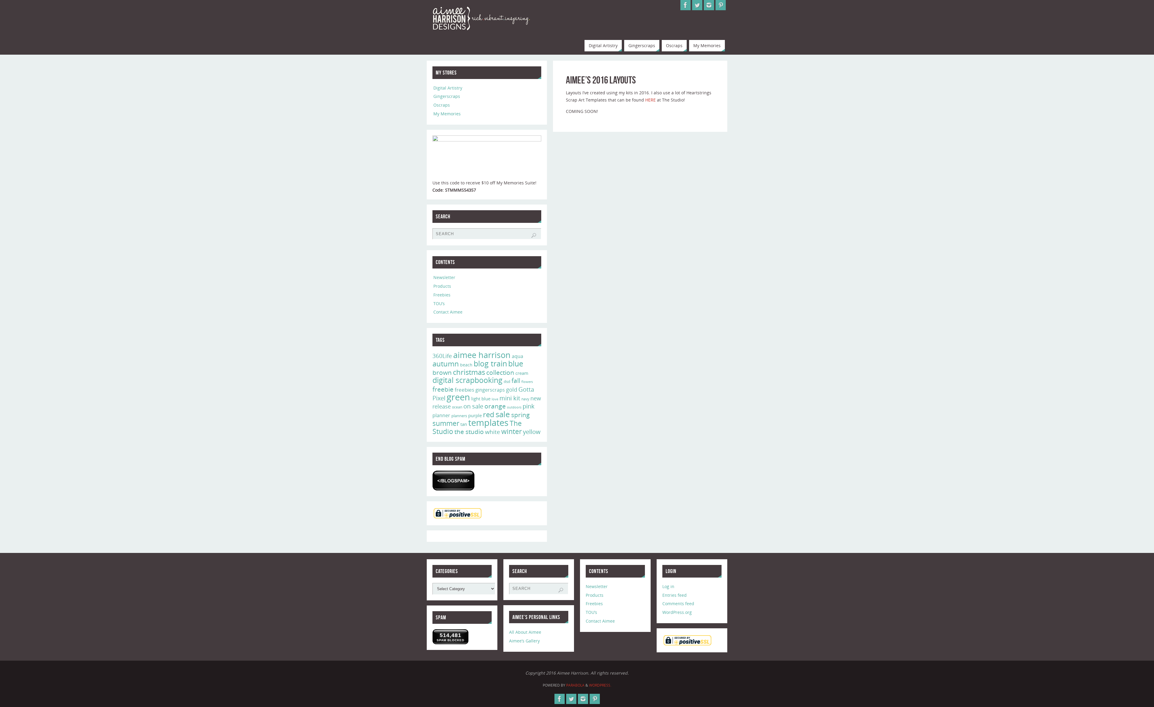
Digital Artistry (447, 88)
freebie (442, 389)
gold (511, 389)
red (488, 414)
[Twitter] (697, 5)
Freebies (441, 295)
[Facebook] (685, 5)
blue (515, 363)
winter (511, 431)
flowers (527, 382)
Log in (668, 586)
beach (466, 365)
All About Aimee (525, 632)
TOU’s (439, 303)
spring (520, 415)
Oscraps (441, 105)
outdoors (514, 407)
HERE (650, 100)
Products (442, 286)
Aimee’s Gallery (524, 641)
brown (442, 372)
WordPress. (600, 685)
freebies (464, 389)
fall (515, 380)
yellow (532, 431)
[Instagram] (709, 5)
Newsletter (444, 277)
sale (503, 414)
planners (459, 415)
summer (445, 423)
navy (525, 399)
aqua (517, 356)
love (495, 399)
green (458, 397)
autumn (445, 364)
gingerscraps (490, 390)
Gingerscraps (446, 96)
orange (495, 406)
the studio (469, 431)
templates (488, 423)
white (492, 432)
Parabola (575, 685)
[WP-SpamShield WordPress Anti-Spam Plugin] (453, 480)
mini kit (509, 398)
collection (500, 372)
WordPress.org (677, 612)
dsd (507, 381)
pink (529, 406)
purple (475, 415)
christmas (469, 372)
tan (463, 424)
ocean (457, 407)
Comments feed (678, 603)
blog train (490, 363)
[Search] (534, 235)
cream (521, 373)
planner (441, 415)
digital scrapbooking (467, 380)
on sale (473, 406)
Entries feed (674, 595)
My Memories (447, 114)
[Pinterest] (721, 5)
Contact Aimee (448, 312)
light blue (480, 399)
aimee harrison (482, 355)
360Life (442, 356)
